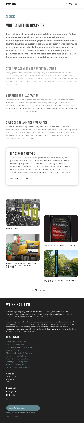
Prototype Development (17, 362)
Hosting (69, 4)
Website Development (16, 365)
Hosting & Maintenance (16, 344)
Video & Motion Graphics (17, 359)
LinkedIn (10, 395)
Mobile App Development (17, 367)
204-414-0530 (13, 416)
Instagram (11, 391)
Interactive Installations (16, 356)
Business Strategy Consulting (19, 347)
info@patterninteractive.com (20, 413)
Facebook (11, 388)
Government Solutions (16, 342)
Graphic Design (13, 350)
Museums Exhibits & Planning (19, 353)
